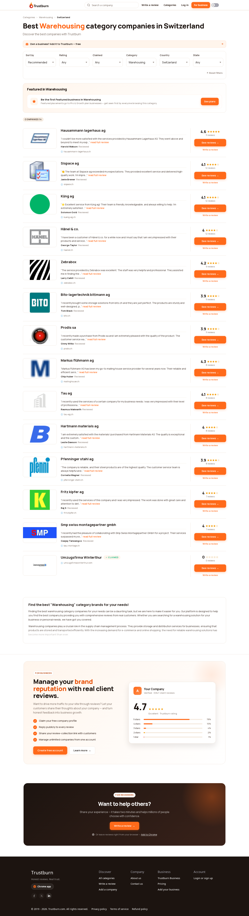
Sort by (30, 55)
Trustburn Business (169, 878)
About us (136, 878)
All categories (107, 878)
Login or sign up (203, 878)
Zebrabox (68, 262)
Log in (185, 5)
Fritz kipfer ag (72, 492)
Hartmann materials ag (80, 426)
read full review (99, 142)
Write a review (150, 5)
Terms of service (119, 909)
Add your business (168, 889)
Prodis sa (68, 327)
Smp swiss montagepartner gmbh (88, 524)
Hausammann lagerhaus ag (83, 130)
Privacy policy (99, 909)
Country (165, 55)
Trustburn (42, 872)
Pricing (162, 883)
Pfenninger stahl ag (77, 459)
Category (131, 55)
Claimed (97, 55)
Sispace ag (70, 163)
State (196, 55)
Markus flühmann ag (77, 360)
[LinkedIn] (49, 896)
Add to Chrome (149, 834)
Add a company (108, 889)
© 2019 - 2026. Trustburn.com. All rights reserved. (59, 909)
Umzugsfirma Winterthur (81, 557)
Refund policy (140, 909)
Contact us (137, 883)
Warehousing (46, 17)
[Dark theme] (215, 5)
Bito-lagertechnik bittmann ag (85, 294)
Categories (170, 5)
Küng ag (67, 196)
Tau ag (66, 393)
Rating (63, 55)
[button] (41, 62)
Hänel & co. (70, 229)
